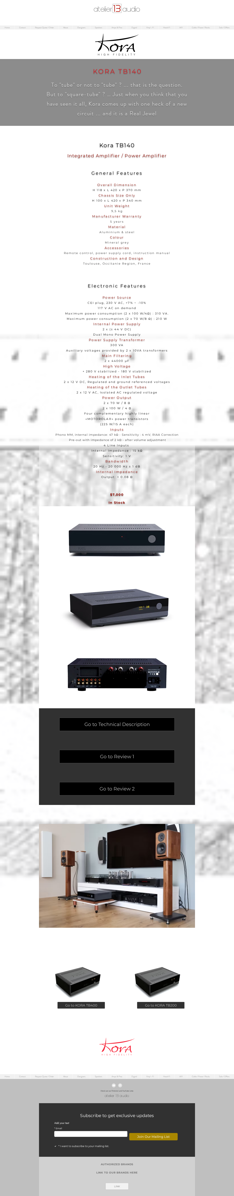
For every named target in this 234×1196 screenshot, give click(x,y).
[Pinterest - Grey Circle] (120, 1085)
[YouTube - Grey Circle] (114, 1085)
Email (58, 1128)
